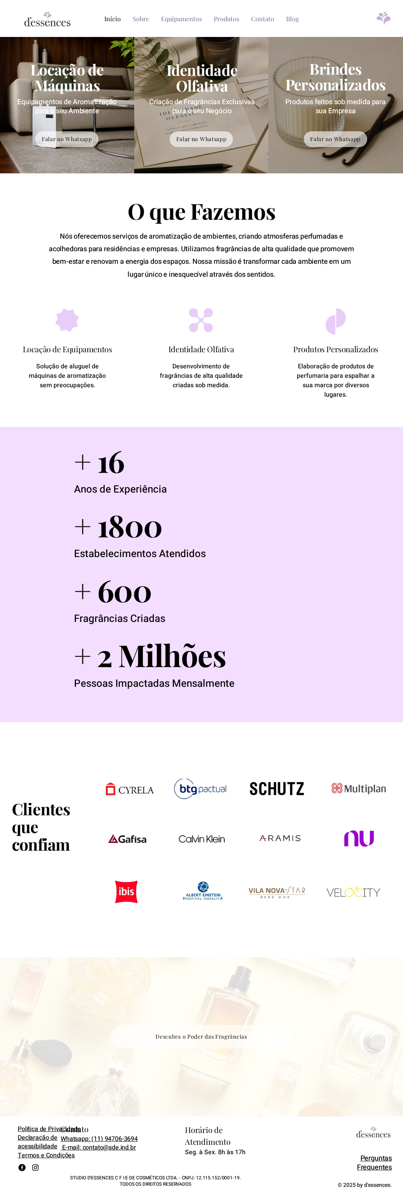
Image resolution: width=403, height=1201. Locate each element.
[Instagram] (35, 1167)
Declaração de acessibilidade (37, 1142)
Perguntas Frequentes (374, 1163)
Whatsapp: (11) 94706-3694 (99, 1139)
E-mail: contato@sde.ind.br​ (98, 1147)
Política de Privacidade (49, 1129)
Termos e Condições (46, 1155)
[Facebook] (22, 1167)
